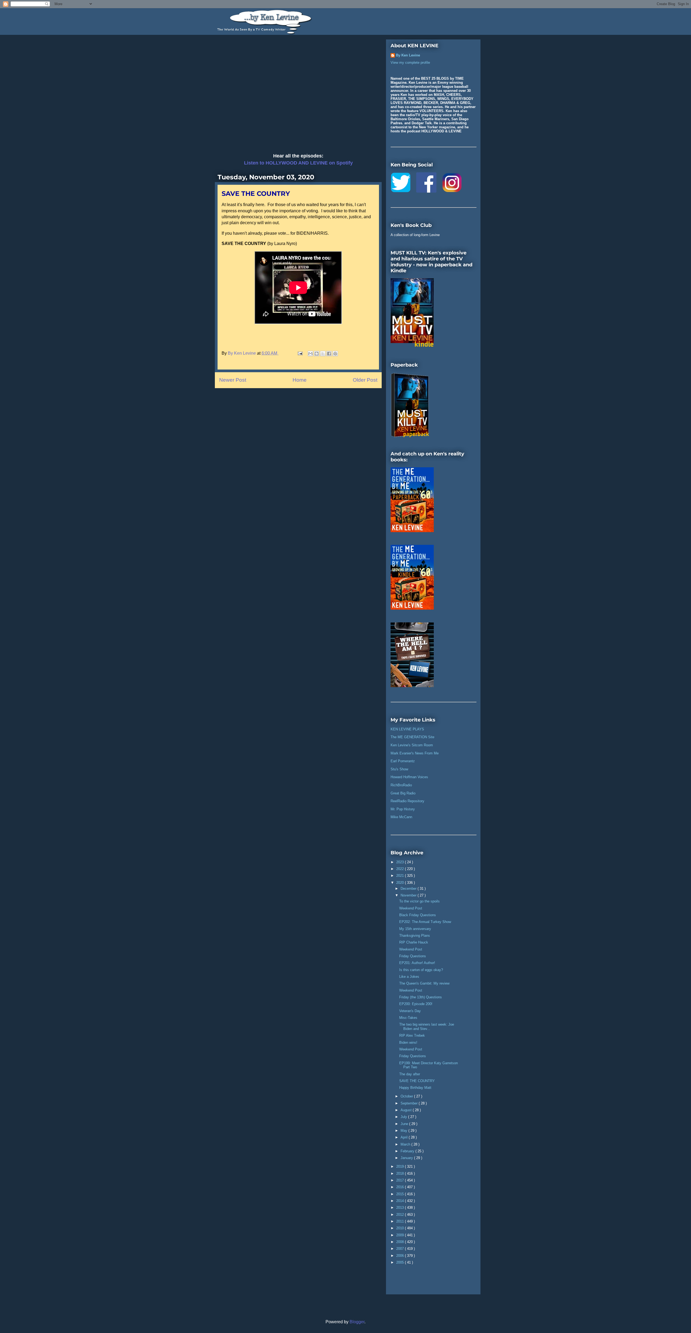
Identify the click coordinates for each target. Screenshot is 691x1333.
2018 (400, 1173)
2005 (400, 1262)
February (408, 1151)
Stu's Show (399, 769)
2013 (400, 1208)
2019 (400, 1166)
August (407, 1110)
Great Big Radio (403, 793)
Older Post (365, 380)
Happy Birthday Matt (415, 1088)
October (407, 1096)
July (404, 1117)
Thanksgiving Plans (414, 936)
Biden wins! (408, 1042)
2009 (400, 1235)
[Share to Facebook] (329, 353)
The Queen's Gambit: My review (424, 983)
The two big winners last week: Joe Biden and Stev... (426, 1026)
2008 (400, 1242)
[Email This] (310, 353)
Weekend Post (410, 908)
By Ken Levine (408, 55)
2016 (400, 1187)
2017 (400, 1180)
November (409, 895)
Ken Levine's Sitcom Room (412, 745)
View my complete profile (410, 63)
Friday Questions (412, 956)
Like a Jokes (409, 977)
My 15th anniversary (415, 929)
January (407, 1158)
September (410, 1103)
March (406, 1144)
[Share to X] (323, 353)
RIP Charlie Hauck (413, 942)
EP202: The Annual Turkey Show (425, 922)
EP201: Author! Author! (417, 963)
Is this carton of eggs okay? (421, 970)
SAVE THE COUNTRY (417, 1081)
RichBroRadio (401, 785)
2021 (400, 876)
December (409, 889)
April (405, 1137)
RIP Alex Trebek (412, 1035)
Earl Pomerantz (403, 761)
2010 (400, 1228)
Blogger (357, 1321)
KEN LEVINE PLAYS (407, 729)
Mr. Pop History (403, 809)
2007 (400, 1249)
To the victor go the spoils (419, 901)
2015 (400, 1194)
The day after (409, 1074)
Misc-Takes (408, 1018)
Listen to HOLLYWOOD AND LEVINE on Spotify (298, 163)
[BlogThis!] (316, 353)
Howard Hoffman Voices (409, 777)
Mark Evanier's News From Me (415, 753)
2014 (400, 1201)
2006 (400, 1256)
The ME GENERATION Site (412, 737)
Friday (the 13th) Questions (420, 997)
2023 (400, 862)
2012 (400, 1215)
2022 (400, 869)
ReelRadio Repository (407, 801)
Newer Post (232, 380)
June (405, 1124)
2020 (400, 883)
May (404, 1131)
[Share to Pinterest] (335, 353)
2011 (400, 1221)
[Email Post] (300, 353)
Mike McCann (401, 817)
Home (300, 380)
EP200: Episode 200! (415, 1004)
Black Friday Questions (417, 915)
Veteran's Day (410, 1011)
